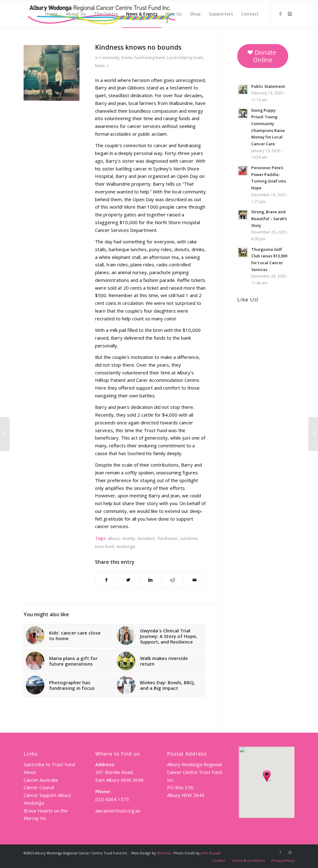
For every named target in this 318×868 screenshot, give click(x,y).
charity (128, 538)
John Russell (210, 853)
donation (146, 538)
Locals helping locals (185, 57)
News (100, 65)
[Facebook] (280, 13)
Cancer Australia (41, 780)
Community (109, 57)
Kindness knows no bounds (138, 47)
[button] (266, 776)
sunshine (189, 538)
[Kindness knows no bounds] (52, 73)
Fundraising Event (149, 57)
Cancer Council (39, 787)
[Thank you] (313, 434)
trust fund (104, 546)
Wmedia (163, 853)
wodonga (125, 546)
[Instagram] (289, 13)
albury (113, 538)
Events (126, 57)
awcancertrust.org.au (117, 810)
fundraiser (167, 538)
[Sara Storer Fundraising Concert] (5, 434)
